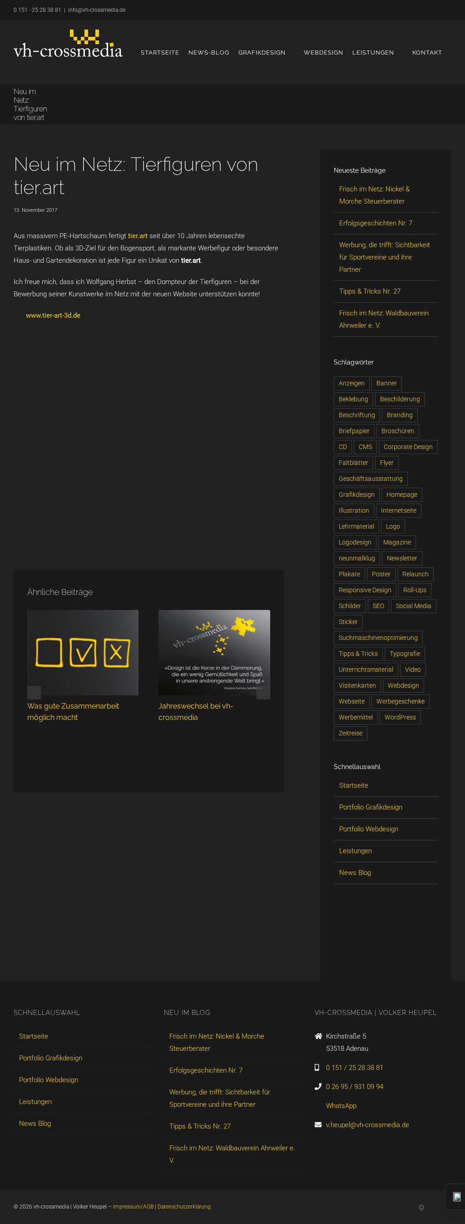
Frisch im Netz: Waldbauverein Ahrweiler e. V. (232, 1154)
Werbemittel (356, 717)
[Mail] (399, 957)
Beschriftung (357, 415)
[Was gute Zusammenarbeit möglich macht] (83, 614)
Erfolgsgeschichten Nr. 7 (375, 223)
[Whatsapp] (384, 957)
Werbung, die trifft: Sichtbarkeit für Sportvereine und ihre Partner (384, 257)
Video (413, 669)
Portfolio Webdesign (368, 829)
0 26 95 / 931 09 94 (354, 1087)
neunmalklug (357, 558)
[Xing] (353, 957)
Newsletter (402, 558)
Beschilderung (400, 399)
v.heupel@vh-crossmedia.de (367, 1125)
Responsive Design (365, 590)
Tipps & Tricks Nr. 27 (370, 291)
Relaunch (415, 574)
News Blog (355, 873)
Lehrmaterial (356, 526)
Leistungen (355, 851)
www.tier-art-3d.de (53, 315)
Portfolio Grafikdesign (370, 807)
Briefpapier (354, 431)
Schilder (350, 606)
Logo (393, 526)
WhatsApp (341, 1106)
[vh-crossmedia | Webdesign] (149, 334)
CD (343, 446)
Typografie (405, 653)
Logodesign (355, 542)
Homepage (401, 494)
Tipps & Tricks (358, 653)
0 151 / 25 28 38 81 (354, 1068)
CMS (365, 446)
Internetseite (398, 510)
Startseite (353, 785)
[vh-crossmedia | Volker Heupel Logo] (68, 43)
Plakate (349, 574)
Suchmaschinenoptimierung (378, 637)
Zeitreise (350, 733)
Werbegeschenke (400, 701)
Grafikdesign (357, 494)
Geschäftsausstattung (371, 478)
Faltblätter (353, 462)
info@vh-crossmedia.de (96, 10)
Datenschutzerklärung (184, 1207)
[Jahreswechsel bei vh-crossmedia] (214, 614)
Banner (386, 383)
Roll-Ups (414, 590)
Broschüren (397, 431)
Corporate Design (408, 446)
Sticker (348, 621)
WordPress (400, 717)
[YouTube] (369, 957)
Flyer (387, 462)
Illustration (354, 510)
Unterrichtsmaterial (366, 669)
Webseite (352, 701)
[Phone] (415, 957)
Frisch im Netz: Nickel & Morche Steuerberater (216, 1042)
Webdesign (403, 685)
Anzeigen (352, 383)
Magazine (397, 542)
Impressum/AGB (133, 1207)
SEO (378, 606)
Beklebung (353, 399)
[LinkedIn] (338, 957)
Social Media (413, 606)
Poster (381, 574)
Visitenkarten (357, 685)
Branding (400, 415)
